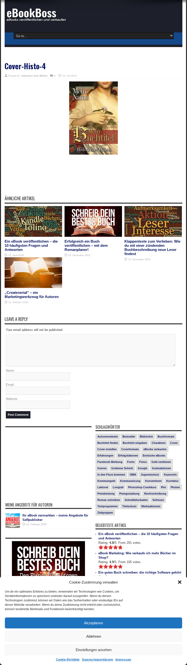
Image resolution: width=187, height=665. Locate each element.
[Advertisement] (93, 178)
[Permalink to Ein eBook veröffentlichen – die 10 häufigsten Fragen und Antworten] (33, 221)
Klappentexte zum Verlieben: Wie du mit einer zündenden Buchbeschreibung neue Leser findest (152, 247)
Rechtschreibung (155, 493)
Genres (102, 468)
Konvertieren (153, 480)
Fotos (143, 461)
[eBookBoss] (39, 14)
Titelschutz (129, 506)
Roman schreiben (108, 499)
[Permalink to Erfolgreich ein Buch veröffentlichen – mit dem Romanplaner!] (93, 221)
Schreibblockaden (136, 499)
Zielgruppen (105, 512)
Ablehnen (93, 636)
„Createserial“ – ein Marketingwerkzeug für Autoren (32, 294)
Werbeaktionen (150, 506)
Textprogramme (107, 506)
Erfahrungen (105, 455)
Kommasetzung (130, 480)
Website (11, 399)
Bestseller (128, 436)
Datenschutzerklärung (97, 659)
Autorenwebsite (107, 436)
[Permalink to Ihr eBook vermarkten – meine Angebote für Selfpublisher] (12, 520)
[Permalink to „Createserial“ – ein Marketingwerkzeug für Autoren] (33, 272)
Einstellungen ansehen (94, 650)
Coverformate (130, 449)
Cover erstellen (107, 449)
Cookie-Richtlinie (68, 659)
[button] (179, 582)
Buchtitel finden (107, 442)
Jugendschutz (150, 474)
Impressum (123, 659)
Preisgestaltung (129, 493)
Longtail (118, 487)
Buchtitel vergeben (135, 442)
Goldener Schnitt (122, 468)
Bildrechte (146, 436)
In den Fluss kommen (111, 474)
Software (158, 499)
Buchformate (166, 436)
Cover (174, 442)
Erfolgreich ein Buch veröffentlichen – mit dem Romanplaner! (86, 245)
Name (10, 370)
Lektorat (102, 487)
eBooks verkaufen (155, 449)
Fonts (131, 461)
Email (10, 385)
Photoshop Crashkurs (142, 487)
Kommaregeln (106, 480)
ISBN (133, 474)
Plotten (175, 487)
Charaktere (159, 442)
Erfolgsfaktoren (128, 455)
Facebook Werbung (109, 461)
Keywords (170, 474)
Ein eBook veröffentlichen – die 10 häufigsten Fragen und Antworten (31, 245)
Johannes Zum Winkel (34, 75)
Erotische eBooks (154, 455)
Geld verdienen (161, 461)
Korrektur (172, 480)
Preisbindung (106, 493)
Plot (163, 487)
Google (142, 468)
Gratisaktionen (161, 468)
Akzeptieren (93, 623)
